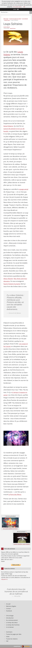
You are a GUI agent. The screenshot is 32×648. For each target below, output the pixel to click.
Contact (8, 608)
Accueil (8, 604)
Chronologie (9, 615)
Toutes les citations (12, 639)
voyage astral (23, 189)
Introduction (10, 618)
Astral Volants (8, 126)
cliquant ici (4, 579)
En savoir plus (17, 7)
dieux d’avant (8, 279)
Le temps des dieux (11, 622)
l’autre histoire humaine (11, 284)
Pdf (7, 641)
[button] (15, 9)
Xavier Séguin (6, 27)
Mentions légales (11, 606)
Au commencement (12, 620)
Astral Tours (12, 28)
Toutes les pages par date (13, 634)
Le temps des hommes (12, 625)
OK (24, 7)
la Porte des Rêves (14, 494)
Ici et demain (10, 627)
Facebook (9, 611)
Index (7, 636)
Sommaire (9, 632)
